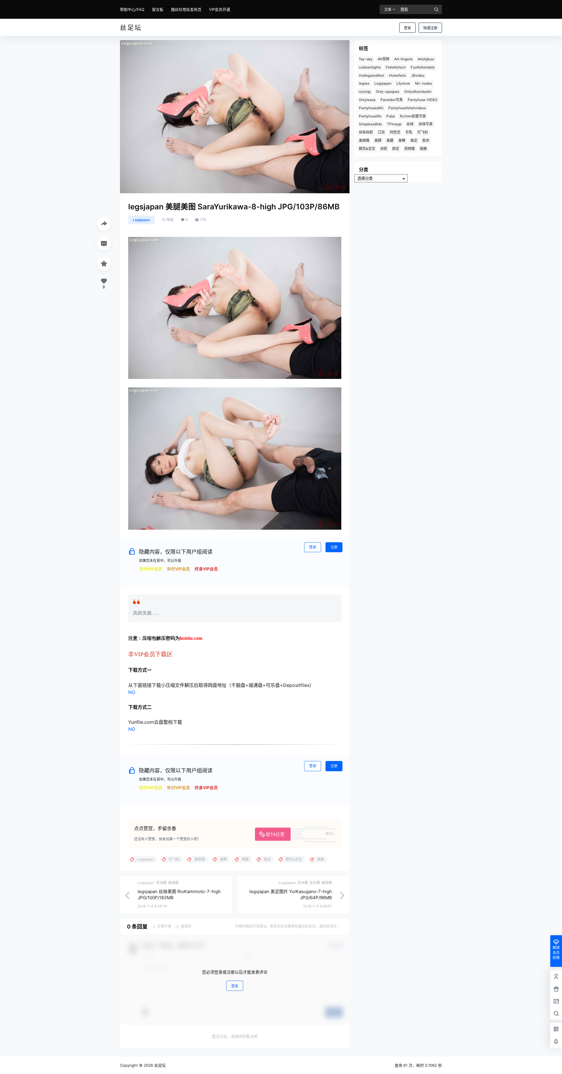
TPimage (394, 124)
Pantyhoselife (370, 116)
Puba (390, 116)
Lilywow (403, 83)
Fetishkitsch (396, 67)
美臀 (401, 140)
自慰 (383, 148)
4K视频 (383, 59)
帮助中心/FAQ (132, 9)
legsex (364, 83)
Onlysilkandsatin (417, 91)
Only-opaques (387, 91)
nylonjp (365, 91)
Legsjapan (141, 220)
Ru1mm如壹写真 (413, 116)
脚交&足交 (367, 148)
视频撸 (409, 148)
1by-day (366, 59)
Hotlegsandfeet (371, 75)
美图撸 (364, 140)
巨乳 (408, 132)
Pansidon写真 (392, 100)
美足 (413, 140)
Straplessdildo (370, 124)
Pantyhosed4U (371, 108)
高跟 (423, 148)
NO (131, 692)
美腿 (389, 140)
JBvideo (417, 75)
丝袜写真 (426, 124)
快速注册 (430, 28)
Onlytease (367, 100)
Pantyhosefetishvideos (407, 108)
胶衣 (425, 140)
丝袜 (410, 124)
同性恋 (395, 132)
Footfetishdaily (423, 67)
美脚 (377, 140)
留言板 (157, 9)
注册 (333, 547)
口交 (381, 132)
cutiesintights (370, 67)
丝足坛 (159, 1065)
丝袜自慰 (366, 132)
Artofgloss (426, 59)
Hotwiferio (397, 75)
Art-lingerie (403, 59)
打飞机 (422, 132)
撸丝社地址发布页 (186, 9)
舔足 (395, 148)
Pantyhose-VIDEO (422, 100)
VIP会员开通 (219, 9)
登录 (407, 28)
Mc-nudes (423, 83)
